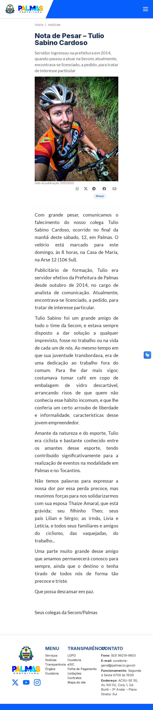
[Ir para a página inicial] (24, 9)
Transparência (55, 664)
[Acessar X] (15, 682)
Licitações (74, 673)
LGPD (72, 655)
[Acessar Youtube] (26, 682)
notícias (54, 25)
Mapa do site (77, 682)
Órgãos (50, 669)
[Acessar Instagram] (37, 682)
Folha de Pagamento (82, 669)
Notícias (51, 660)
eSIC (71, 664)
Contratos (75, 678)
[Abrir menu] (145, 9)
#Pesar (100, 196)
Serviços (51, 655)
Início (39, 25)
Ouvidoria (52, 673)
